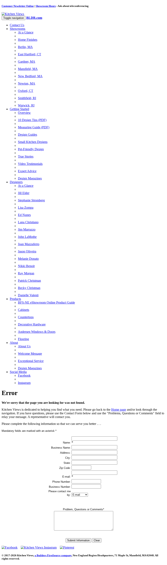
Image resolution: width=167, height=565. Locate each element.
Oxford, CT (25, 90)
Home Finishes (27, 39)
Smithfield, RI (27, 98)
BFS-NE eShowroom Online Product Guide (46, 302)
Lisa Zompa (25, 207)
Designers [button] (16, 182)
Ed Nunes (24, 215)
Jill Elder (23, 193)
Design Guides (27, 134)
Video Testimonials (30, 163)
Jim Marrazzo (26, 229)
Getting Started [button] (19, 109)
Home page (118, 409)
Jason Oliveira (27, 251)
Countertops (26, 317)
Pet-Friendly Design (31, 149)
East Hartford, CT (29, 54)
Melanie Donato (28, 258)
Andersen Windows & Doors (36, 331)
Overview (24, 112)
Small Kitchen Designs (32, 142)
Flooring (23, 339)
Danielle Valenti (28, 295)
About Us (24, 346)
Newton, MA (26, 83)
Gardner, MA (26, 61)
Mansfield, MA (28, 69)
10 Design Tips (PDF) (32, 120)
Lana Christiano (28, 222)
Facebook (24, 375)
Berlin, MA (25, 47)
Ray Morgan (26, 273)
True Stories (25, 156)
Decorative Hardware (32, 324)
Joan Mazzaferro (28, 244)
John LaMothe (27, 236)
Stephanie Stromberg (31, 200)
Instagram (24, 383)
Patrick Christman (29, 280)
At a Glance (25, 32)
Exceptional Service (31, 361)
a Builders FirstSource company (53, 555)
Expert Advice (27, 171)
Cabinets (23, 310)
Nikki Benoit (26, 266)
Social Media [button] (18, 372)
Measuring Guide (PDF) (33, 127)
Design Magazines (30, 178)
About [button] (14, 342)
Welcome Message (30, 353)
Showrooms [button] (17, 28)
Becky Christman (29, 288)
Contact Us (17, 25)
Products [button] (15, 299)
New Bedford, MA (30, 76)
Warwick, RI (26, 105)
